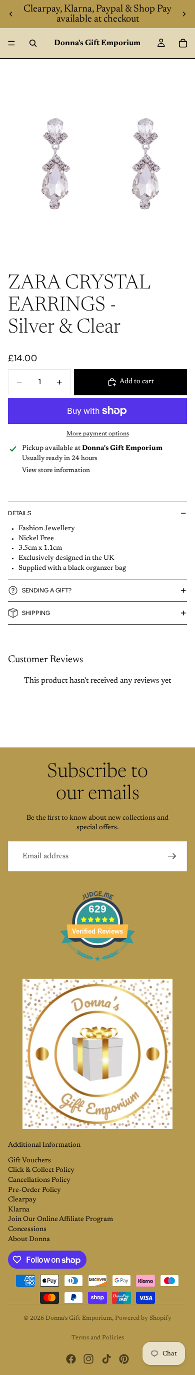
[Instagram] (88, 1359)
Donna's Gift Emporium (79, 1318)
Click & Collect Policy (41, 1170)
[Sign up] (172, 856)
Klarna (19, 1209)
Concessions (27, 1229)
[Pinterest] (124, 1359)
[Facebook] (71, 1359)
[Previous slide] (11, 14)
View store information (56, 470)
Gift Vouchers (29, 1160)
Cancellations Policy (39, 1180)
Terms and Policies (98, 1338)
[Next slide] (184, 14)
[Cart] (183, 43)
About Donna (29, 1239)
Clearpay (22, 1199)
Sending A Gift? (47, 590)
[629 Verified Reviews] (97, 967)
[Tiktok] (106, 1359)
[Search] (33, 43)
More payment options (97, 434)
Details (19, 513)
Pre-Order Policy (34, 1190)
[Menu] (11, 43)
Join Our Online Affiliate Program (60, 1219)
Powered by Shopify (143, 1318)
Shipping (36, 613)
